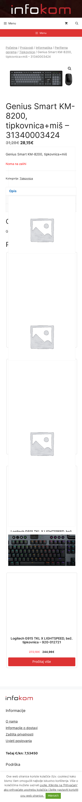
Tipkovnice (27, 52)
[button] (77, 23)
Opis (13, 191)
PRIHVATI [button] (53, 795)
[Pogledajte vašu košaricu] (66, 23)
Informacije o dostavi (22, 728)
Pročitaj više (41, 662)
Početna (11, 48)
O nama (12, 721)
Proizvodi (26, 48)
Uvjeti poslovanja (19, 741)
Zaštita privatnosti (19, 734)
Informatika (44, 48)
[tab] (41, 191)
